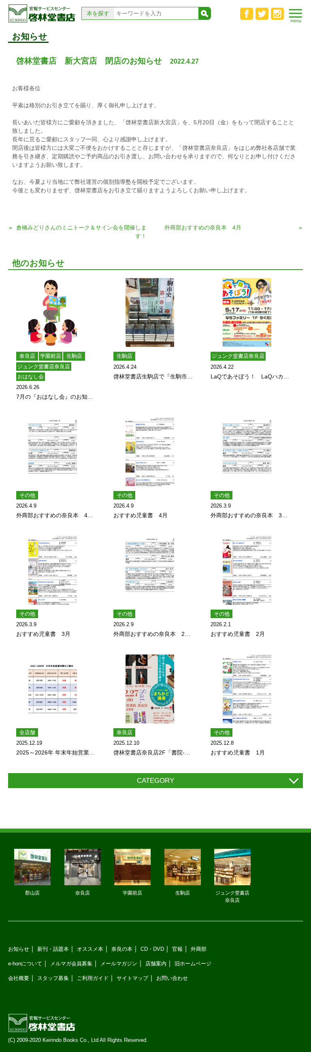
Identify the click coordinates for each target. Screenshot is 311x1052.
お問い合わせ (172, 978)
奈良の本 (121, 949)
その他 (27, 495)
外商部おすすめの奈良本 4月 (202, 227)
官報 (177, 949)
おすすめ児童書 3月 (43, 634)
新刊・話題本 (53, 949)
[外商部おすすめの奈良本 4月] (52, 451)
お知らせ (18, 949)
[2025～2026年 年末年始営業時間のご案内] (52, 689)
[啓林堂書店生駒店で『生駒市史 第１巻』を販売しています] (150, 312)
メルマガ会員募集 (71, 964)
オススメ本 (90, 949)
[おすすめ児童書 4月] (150, 451)
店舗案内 (155, 964)
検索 (204, 13)
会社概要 (18, 978)
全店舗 (27, 732)
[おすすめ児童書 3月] (52, 570)
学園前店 (50, 356)
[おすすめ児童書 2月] (247, 570)
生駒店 (74, 356)
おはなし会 (30, 377)
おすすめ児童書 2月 (238, 634)
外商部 (199, 949)
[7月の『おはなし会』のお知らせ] (52, 312)
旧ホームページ (193, 964)
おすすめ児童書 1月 (238, 752)
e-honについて (25, 964)
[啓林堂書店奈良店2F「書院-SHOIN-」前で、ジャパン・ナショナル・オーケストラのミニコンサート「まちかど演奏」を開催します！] (150, 689)
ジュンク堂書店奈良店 (43, 366)
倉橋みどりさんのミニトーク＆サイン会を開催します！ (81, 231)
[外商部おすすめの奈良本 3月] (247, 451)
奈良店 (27, 356)
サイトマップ (132, 978)
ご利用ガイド (93, 978)
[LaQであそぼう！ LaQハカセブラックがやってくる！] (247, 312)
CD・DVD (152, 949)
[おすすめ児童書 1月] (247, 689)
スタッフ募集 (53, 978)
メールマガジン (118, 964)
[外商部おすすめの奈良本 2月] (150, 570)
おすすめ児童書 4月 (140, 515)
